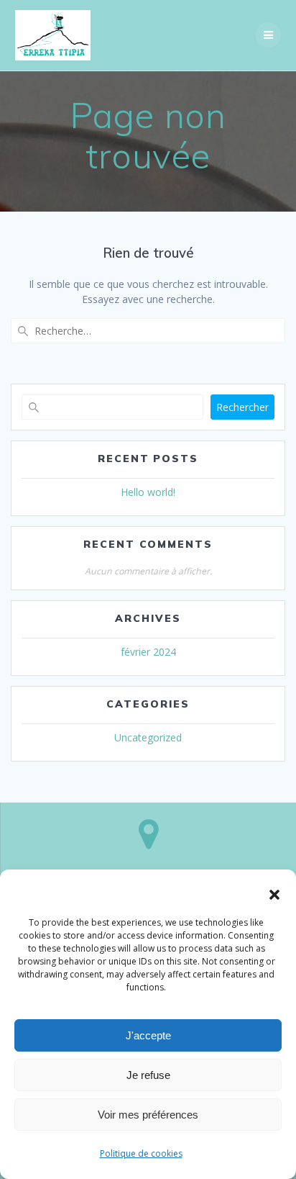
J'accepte (148, 1035)
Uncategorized (148, 737)
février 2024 (148, 652)
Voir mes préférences (148, 1114)
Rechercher (242, 407)
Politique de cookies (141, 1153)
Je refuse (148, 1075)
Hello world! (148, 492)
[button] (274, 894)
